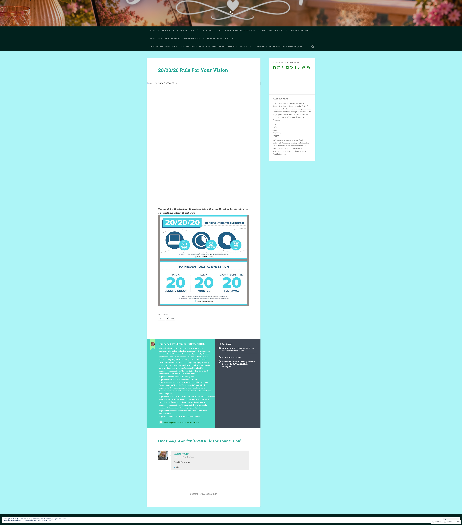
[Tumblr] (295, 68)
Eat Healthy (239, 348)
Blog (152, 30)
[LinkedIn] (287, 68)
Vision (241, 350)
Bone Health (227, 348)
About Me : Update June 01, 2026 (178, 30)
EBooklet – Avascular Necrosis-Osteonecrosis (175, 38)
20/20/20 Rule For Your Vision (193, 70)
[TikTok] (300, 68)
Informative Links (300, 30)
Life (223, 350)
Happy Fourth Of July (231, 357)
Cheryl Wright (181, 453)
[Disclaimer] (231, 12)
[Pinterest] (291, 68)
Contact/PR (206, 30)
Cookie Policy (47, 520)
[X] (283, 68)
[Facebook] (274, 68)
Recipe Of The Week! (272, 30)
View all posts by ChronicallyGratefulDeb (181, 422)
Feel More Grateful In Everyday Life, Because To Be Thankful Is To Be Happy (238, 364)
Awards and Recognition (220, 38)
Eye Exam (250, 348)
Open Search (312, 47)
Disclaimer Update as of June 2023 (237, 30)
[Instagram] (279, 68)
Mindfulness (232, 350)
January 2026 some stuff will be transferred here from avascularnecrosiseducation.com (198, 47)
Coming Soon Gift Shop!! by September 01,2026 (278, 47)
